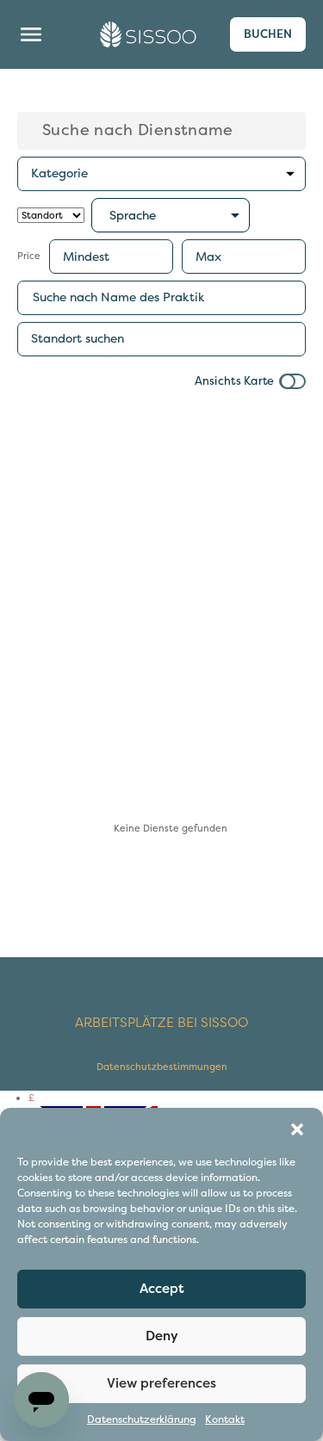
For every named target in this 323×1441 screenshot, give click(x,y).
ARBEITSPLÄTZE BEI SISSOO (161, 1023)
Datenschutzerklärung (141, 1419)
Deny (162, 1336)
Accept (162, 1288)
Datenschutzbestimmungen (161, 1067)
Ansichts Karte (235, 381)
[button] (297, 1129)
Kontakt (225, 1419)
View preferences (161, 1383)
